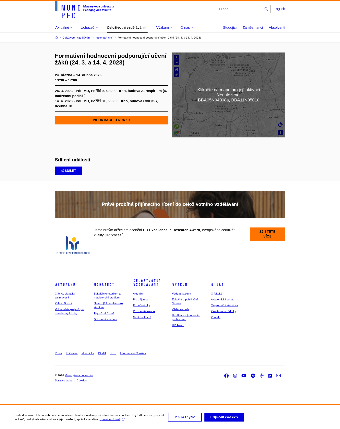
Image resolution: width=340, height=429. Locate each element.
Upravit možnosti (110, 419)
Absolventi (277, 27)
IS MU (102, 353)
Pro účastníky (141, 305)
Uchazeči (104, 285)
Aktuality (138, 293)
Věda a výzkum (181, 293)
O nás (217, 285)
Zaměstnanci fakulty (223, 311)
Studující (230, 27)
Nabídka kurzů (142, 317)
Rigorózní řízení (104, 313)
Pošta (58, 353)
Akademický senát (222, 299)
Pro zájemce (141, 299)
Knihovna (72, 353)
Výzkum (179, 285)
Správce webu (64, 380)
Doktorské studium (105, 319)
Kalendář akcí (63, 303)
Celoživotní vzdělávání (147, 283)
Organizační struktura (224, 305)
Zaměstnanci (253, 27)
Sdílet (70, 170)
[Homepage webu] (84, 9)
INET (113, 353)
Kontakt (215, 317)
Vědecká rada (180, 309)
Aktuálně (65, 285)
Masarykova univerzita (79, 375)
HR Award (178, 325)
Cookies (82, 380)
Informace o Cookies (133, 353)
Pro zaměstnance (144, 311)
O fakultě (216, 293)
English (279, 9)
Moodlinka (87, 353)
